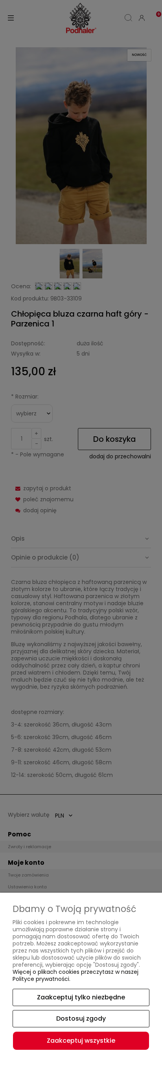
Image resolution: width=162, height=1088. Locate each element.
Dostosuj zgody (81, 1018)
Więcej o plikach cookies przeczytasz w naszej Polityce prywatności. (75, 975)
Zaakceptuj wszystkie (81, 1040)
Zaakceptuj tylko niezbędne (81, 997)
